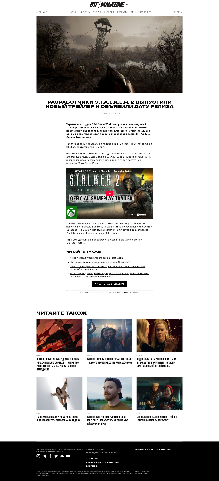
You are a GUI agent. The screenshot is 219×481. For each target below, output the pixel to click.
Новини (73, 12)
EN (178, 12)
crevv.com (145, 471)
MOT (45, 12)
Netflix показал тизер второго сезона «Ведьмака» (97, 258)
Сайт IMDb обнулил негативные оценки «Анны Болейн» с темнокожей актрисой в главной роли (107, 268)
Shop (39, 12)
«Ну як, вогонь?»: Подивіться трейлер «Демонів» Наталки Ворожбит (157, 418)
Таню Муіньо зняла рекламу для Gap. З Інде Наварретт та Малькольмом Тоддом (58, 418)
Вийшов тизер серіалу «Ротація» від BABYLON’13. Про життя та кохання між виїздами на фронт (107, 420)
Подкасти (122, 12)
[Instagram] (38, 456)
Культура (85, 12)
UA (174, 12)
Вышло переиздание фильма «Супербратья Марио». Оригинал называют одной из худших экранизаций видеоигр (109, 275)
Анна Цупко (115, 113)
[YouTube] (68, 456)
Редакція (92, 459)
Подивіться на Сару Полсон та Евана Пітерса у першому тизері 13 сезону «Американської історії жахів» (156, 362)
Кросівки (109, 12)
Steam (114, 240)
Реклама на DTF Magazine (102, 462)
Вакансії (91, 466)
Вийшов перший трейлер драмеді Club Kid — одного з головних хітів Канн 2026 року (109, 360)
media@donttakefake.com (102, 453)
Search (181, 12)
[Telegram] (44, 456)
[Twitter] (56, 456)
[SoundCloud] (62, 456)
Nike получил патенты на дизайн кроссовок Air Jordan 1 (100, 262)
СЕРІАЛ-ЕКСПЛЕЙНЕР (141, 12)
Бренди (97, 12)
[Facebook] (50, 456)
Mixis (145, 473)
